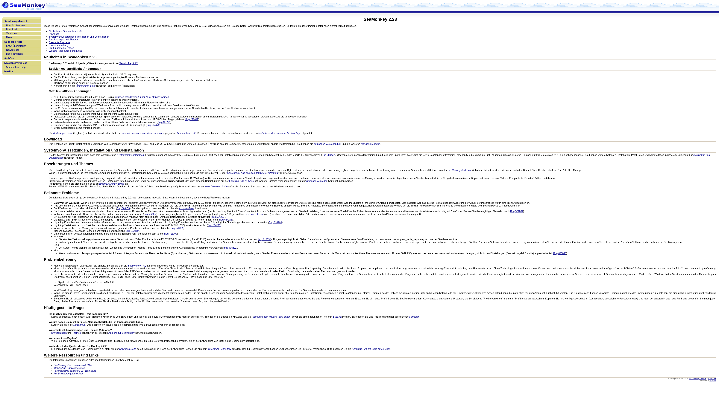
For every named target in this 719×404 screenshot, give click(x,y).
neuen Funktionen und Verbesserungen (143, 133)
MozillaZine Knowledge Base (69, 368)
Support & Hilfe (13, 41)
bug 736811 (230, 247)
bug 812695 (264, 239)
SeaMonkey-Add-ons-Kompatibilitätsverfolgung (252, 173)
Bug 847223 (163, 122)
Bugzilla (337, 316)
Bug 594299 (217, 216)
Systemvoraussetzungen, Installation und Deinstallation (79, 36)
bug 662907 (150, 214)
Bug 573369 (177, 228)
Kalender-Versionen (316, 181)
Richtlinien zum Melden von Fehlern (271, 316)
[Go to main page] (24, 9)
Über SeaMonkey (15, 25)
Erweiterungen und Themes (63, 39)
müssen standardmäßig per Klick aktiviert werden (142, 97)
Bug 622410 (132, 230)
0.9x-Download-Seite (216, 186)
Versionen (11, 33)
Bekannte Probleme (59, 42)
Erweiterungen (59, 332)
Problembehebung (58, 45)
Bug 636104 (275, 222)
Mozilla (8, 71)
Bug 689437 (328, 155)
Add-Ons (9, 58)
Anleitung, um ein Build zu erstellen (371, 349)
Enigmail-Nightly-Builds (111, 183)
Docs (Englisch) (14, 53)
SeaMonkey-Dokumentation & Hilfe (73, 365)
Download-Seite (127, 349)
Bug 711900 (170, 233)
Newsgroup (79, 324)
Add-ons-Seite (186, 208)
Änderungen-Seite (85, 85)
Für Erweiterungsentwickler (68, 373)
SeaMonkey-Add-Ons (459, 170)
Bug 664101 (225, 219)
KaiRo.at (712, 379)
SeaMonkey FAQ (137, 265)
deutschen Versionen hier (327, 144)
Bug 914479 (153, 125)
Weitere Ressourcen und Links (65, 50)
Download (11, 29)
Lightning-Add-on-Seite (241, 181)
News (9, 37)
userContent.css (254, 214)
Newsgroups (12, 49)
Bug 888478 (123, 208)
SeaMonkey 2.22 (128, 63)
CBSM (713, 381)
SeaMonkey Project (15, 63)
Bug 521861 (516, 211)
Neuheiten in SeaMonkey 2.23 (65, 31)
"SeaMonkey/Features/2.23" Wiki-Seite (75, 370)
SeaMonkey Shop (15, 67)
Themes (76, 332)
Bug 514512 (214, 225)
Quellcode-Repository (219, 349)
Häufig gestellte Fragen (61, 48)
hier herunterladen (370, 144)
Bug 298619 (191, 119)
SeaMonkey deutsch (16, 21)
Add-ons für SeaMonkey (121, 332)
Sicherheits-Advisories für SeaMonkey (279, 133)
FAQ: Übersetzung (16, 46)
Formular (414, 316)
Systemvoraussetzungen (130, 155)
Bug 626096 (559, 253)
